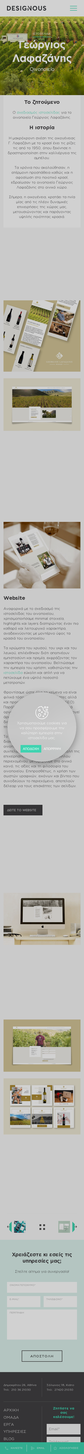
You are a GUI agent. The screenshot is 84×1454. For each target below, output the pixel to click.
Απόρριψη (52, 749)
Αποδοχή (31, 749)
